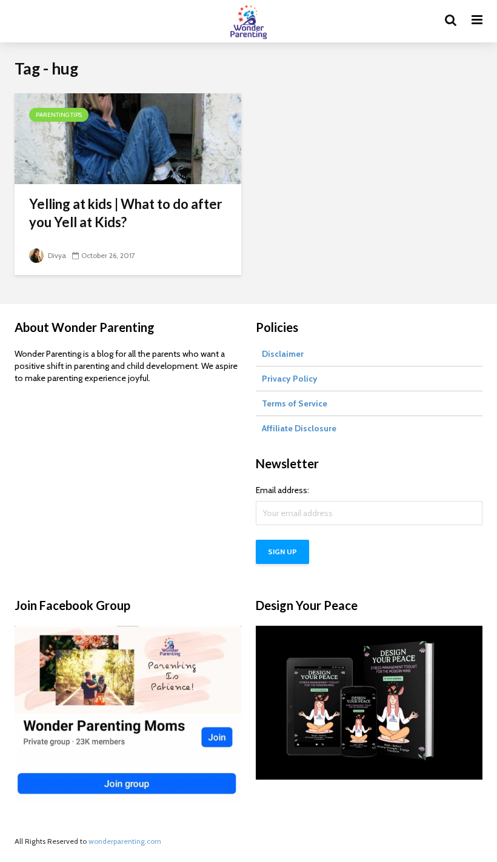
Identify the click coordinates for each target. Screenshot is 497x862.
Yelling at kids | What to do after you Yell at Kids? (125, 213)
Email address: (282, 490)
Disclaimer (283, 353)
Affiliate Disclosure (299, 428)
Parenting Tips (59, 115)
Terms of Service (294, 403)
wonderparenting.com (124, 841)
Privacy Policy (290, 378)
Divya (56, 255)
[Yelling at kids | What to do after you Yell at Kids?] (128, 138)
